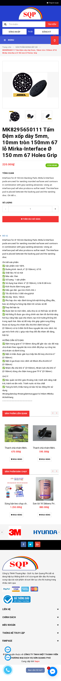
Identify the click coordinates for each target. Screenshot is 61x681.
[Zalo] (8, 649)
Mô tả (5, 236)
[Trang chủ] (30, 13)
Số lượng (7, 203)
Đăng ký (46, 32)
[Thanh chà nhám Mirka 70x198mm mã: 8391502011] (16, 433)
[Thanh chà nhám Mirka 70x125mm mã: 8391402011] (44, 433)
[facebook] (23, 544)
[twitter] (30, 544)
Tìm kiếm (52, 24)
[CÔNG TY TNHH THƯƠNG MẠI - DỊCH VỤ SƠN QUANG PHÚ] (30, 563)
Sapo (37, 661)
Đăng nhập (14, 32)
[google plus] (37, 544)
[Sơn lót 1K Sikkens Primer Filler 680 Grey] (44, 489)
